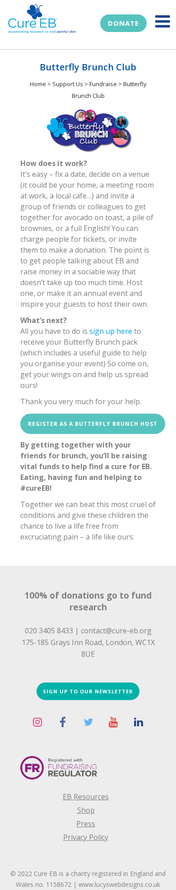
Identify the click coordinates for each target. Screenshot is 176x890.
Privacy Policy (85, 837)
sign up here (110, 331)
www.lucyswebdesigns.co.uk (119, 884)
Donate (123, 23)
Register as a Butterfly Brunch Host (92, 424)
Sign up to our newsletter (88, 691)
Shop (86, 810)
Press (85, 824)
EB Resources (86, 796)
